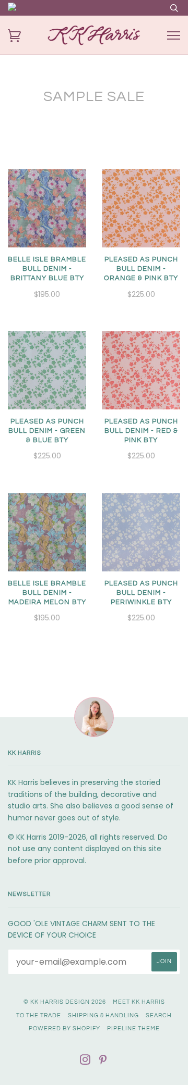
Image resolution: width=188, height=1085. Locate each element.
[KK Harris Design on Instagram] (85, 1062)
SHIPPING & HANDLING (103, 1015)
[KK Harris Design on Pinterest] (103, 1062)
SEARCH (159, 1015)
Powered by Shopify (64, 1028)
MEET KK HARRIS (139, 1002)
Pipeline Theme (133, 1028)
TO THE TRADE (38, 1015)
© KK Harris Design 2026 (65, 1002)
